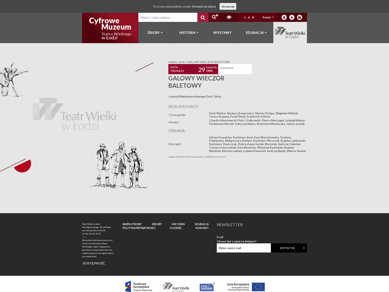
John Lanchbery (245, 123)
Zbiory (153, 32)
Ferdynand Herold (221, 123)
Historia (187, 32)
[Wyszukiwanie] (202, 17)
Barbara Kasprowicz (240, 113)
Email (236, 237)
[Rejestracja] (291, 17)
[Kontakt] (299, 17)
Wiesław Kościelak (270, 147)
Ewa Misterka (247, 147)
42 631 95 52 (95, 233)
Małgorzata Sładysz (238, 140)
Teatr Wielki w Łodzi (290, 32)
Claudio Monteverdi (222, 120)
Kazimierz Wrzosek (266, 140)
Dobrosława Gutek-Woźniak (257, 144)
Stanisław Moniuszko (270, 123)
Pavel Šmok (238, 116)
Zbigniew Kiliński (286, 113)
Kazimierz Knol (243, 137)
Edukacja (255, 32)
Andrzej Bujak (276, 151)
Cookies (176, 228)
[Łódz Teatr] (110, 28)
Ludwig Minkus (295, 120)
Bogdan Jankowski (293, 140)
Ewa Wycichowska (266, 137)
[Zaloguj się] (284, 17)
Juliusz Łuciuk (295, 123)
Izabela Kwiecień (254, 151)
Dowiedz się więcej (204, 6)
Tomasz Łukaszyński (222, 147)
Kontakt (202, 228)
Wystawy (222, 32)
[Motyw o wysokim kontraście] (229, 17)
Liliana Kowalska (220, 137)
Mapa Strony (132, 224)
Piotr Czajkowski (249, 120)
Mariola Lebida (232, 151)
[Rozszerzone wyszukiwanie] (214, 17)
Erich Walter (217, 113)
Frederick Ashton (258, 116)
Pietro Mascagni (273, 120)
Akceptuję (227, 6)
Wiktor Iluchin (296, 151)
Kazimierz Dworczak (223, 144)
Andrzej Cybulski (289, 144)
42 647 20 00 (99, 230)
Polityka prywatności (139, 228)
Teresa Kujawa (219, 116)
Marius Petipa (264, 113)
